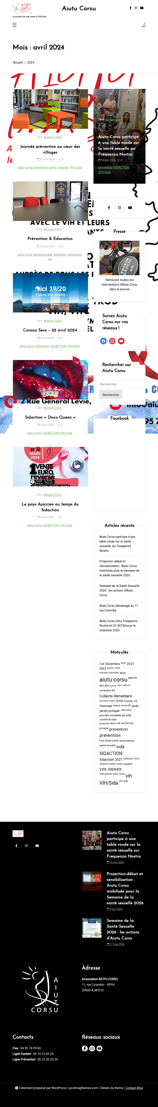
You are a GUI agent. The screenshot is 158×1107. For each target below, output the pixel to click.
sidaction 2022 (131, 758)
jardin (135, 706)
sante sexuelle (58, 167)
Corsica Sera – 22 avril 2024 (50, 330)
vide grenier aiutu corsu (112, 774)
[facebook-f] (131, 8)
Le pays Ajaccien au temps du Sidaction (50, 507)
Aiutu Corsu (79, 9)
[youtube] (142, 8)
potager (103, 728)
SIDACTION (58, 346)
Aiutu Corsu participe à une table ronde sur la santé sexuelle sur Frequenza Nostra (117, 544)
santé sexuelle (107, 745)
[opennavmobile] (143, 25)
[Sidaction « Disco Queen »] (50, 380)
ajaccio (132, 677)
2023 (102, 668)
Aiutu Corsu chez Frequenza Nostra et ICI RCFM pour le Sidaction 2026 (118, 625)
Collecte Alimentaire (115, 696)
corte (112, 701)
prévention (40, 167)
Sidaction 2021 (111, 759)
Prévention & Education (50, 239)
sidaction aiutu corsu (111, 763)
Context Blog (134, 1088)
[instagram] (135, 8)
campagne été (107, 690)
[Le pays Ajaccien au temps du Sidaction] (50, 466)
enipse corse (120, 705)
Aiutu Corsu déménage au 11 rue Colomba (118, 608)
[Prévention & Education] (50, 201)
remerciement (126, 740)
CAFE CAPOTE (123, 685)
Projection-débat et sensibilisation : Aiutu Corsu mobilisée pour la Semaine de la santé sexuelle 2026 (124, 142)
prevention (127, 167)
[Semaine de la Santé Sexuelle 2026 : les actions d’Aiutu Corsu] (92, 933)
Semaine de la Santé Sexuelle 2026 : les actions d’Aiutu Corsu (119, 590)
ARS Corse (110, 685)
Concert (103, 701)
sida (138, 167)
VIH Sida (123, 781)
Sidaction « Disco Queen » (50, 417)
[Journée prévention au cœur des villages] (50, 109)
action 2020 (113, 668)
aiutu (123, 673)
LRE (119, 723)
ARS (101, 685)
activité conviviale (109, 672)
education (60, 254)
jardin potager (109, 711)
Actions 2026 (120, 114)
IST (129, 705)
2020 (123, 663)
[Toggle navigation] (14, 25)
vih (50, 259)
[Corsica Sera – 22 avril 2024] (50, 293)
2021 (130, 664)
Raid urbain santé (108, 740)
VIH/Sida (75, 167)
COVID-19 (130, 701)
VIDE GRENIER (110, 769)
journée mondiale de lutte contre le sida (115, 717)
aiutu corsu (25, 167)
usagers (127, 763)
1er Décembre (109, 664)
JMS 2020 (126, 710)
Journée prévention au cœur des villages (50, 150)
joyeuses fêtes (107, 723)
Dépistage (105, 706)
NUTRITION (127, 723)
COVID (119, 701)
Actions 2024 (53, 137)
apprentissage (43, 254)
